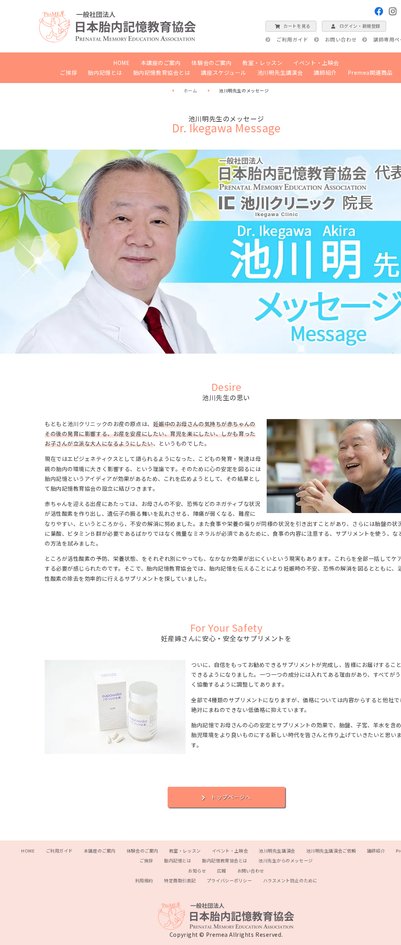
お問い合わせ (341, 39)
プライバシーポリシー (229, 880)
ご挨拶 (68, 72)
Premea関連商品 (370, 72)
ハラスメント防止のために (290, 880)
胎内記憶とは (105, 72)
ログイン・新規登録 (360, 26)
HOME (121, 63)
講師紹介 (325, 72)
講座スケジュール (223, 72)
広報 (221, 870)
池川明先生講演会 (280, 72)
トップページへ (231, 797)
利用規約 (144, 880)
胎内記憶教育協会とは (161, 72)
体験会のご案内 (211, 63)
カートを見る (296, 26)
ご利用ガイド (292, 39)
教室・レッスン (262, 63)
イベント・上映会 (316, 63)
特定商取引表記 (180, 880)
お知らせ (197, 870)
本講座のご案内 (161, 63)
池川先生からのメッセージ (285, 860)
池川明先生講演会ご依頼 (331, 850)
